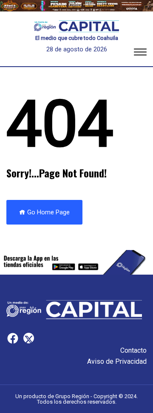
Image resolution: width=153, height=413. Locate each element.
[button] (140, 53)
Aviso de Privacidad (117, 361)
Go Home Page (48, 212)
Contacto (133, 350)
